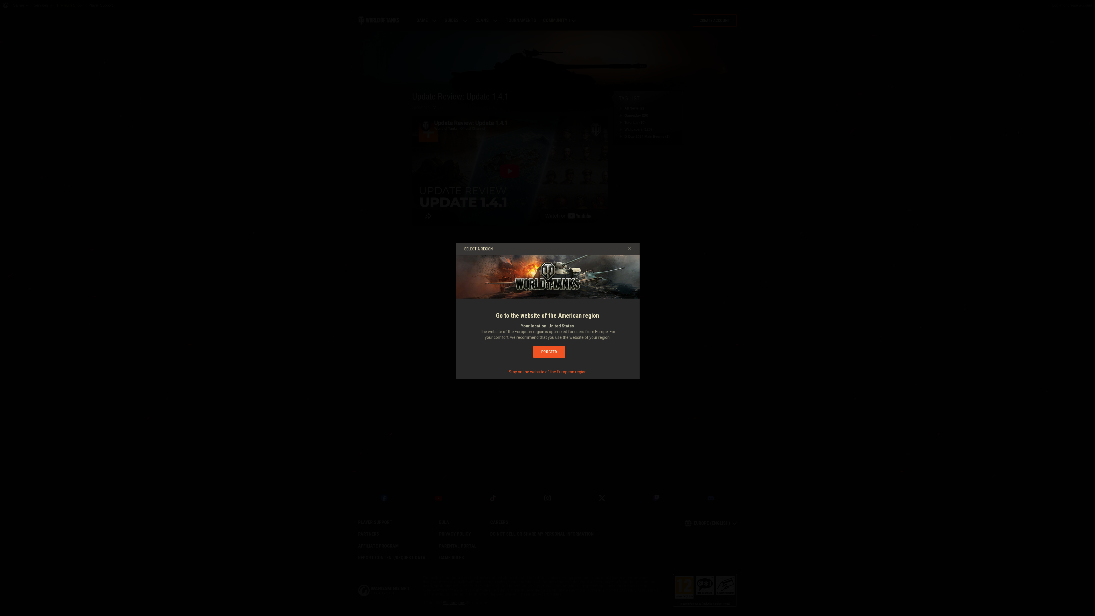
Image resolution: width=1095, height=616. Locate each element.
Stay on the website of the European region (548, 372)
